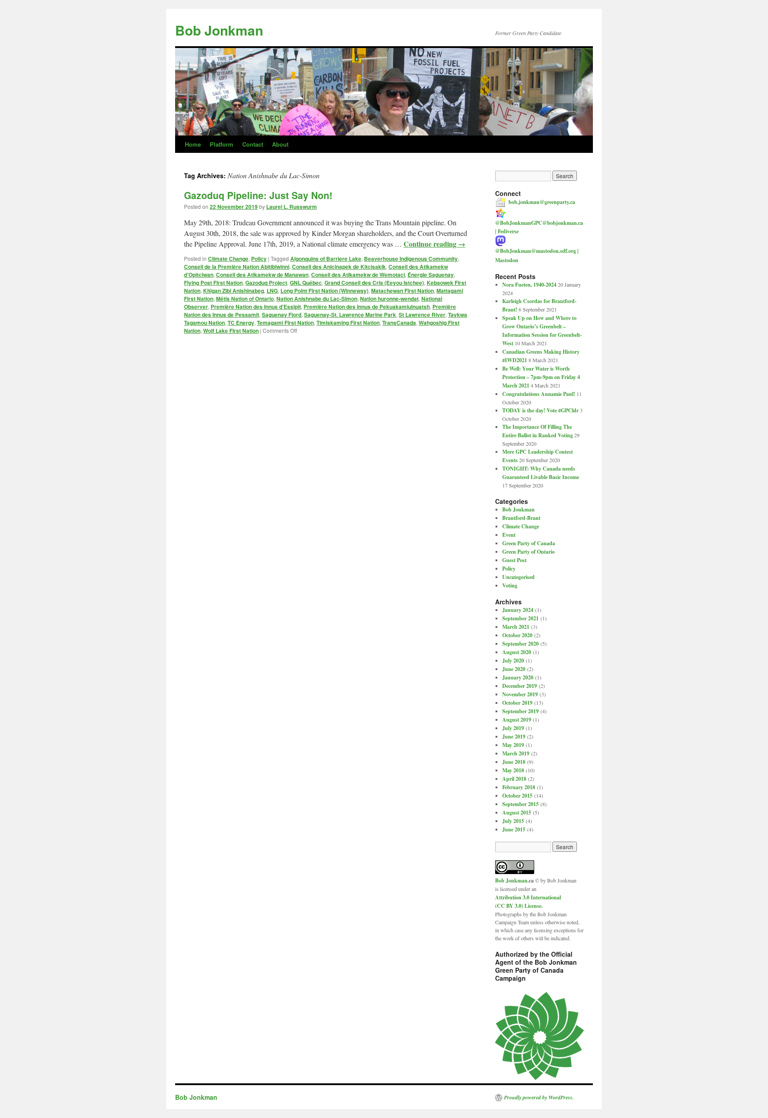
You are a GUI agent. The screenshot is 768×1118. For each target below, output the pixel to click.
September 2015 (520, 804)
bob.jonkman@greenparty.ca (541, 202)
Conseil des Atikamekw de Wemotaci (358, 275)
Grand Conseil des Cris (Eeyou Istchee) (374, 283)
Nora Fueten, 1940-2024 (529, 284)
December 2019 (519, 686)
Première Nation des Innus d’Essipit (256, 307)
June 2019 (513, 736)
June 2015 (513, 829)
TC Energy (241, 323)
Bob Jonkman (219, 30)
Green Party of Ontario (528, 551)
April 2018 (514, 779)
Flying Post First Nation (213, 283)
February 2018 (518, 787)
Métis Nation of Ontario (245, 299)
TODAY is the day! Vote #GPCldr (540, 410)
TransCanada (399, 323)
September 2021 (520, 618)
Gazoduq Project (266, 283)
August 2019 (516, 719)
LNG (272, 291)
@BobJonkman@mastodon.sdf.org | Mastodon (537, 255)
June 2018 (513, 762)
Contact (252, 144)
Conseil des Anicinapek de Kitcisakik (339, 267)
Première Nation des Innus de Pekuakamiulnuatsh (367, 307)
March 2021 (515, 627)
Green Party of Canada (528, 543)
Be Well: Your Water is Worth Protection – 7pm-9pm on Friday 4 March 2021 (541, 377)
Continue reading (434, 244)
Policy (259, 259)
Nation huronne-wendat (389, 299)
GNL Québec (306, 283)
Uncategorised (518, 577)
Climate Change (228, 259)
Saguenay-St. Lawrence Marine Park (350, 315)
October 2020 (517, 635)
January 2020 (517, 677)
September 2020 (520, 643)
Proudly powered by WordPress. (539, 1097)
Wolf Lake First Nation (231, 331)
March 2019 (515, 753)
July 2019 (513, 728)
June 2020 (513, 669)
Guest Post (514, 560)
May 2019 (513, 745)
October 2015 (517, 795)
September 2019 (520, 711)
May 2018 (513, 770)
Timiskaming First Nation (348, 323)
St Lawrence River (422, 315)
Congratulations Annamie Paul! (538, 394)
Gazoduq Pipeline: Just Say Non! (258, 195)
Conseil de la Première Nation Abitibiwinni (236, 267)
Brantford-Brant (521, 518)
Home (193, 144)
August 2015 (516, 812)
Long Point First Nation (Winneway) (324, 291)
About (280, 144)
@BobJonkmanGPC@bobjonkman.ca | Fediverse (539, 227)
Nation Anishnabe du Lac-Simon (316, 299)
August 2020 (516, 652)
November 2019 (520, 694)
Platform (221, 144)
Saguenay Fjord (281, 315)
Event (509, 535)
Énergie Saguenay (431, 275)
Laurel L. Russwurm (291, 207)
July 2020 (513, 660)
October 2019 (517, 703)
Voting (509, 585)
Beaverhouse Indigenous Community (411, 259)
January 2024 (517, 610)
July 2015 (513, 821)
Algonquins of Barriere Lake (325, 259)
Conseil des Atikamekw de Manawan (262, 275)
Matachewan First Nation (402, 291)
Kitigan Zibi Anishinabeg (233, 291)
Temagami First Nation (285, 323)
